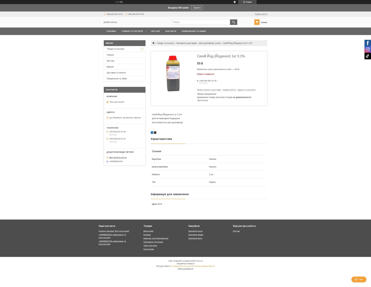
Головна (111, 31)
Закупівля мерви (195, 235)
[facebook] (152, 133)
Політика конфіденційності (204, 266)
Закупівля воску (195, 231)
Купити (197, 8)
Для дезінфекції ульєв (210, 43)
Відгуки (110, 67)
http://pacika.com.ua (118, 157)
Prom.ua (199, 261)
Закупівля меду (195, 238)
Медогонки (148, 231)
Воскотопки (148, 249)
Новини (110, 55)
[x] (155, 133)
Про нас (155, 31)
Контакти (170, 31)
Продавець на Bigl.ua (185, 264)
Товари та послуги (132, 31)
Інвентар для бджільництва (155, 238)
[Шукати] (233, 22)
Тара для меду (150, 245)
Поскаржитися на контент (181, 266)
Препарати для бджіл (186, 43)
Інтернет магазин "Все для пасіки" (114, 231)
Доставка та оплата (116, 72)
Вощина (147, 235)
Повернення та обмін (193, 31)
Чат (361, 279)
